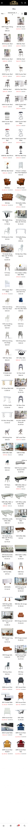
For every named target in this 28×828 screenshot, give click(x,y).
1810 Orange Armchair (21, 621)
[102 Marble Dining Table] (7, 214)
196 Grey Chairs (7, 672)
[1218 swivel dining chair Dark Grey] (21, 284)
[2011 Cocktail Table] (7, 697)
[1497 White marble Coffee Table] (21, 496)
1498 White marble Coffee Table (7, 520)
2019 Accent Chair (21, 702)
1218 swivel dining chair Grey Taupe (7, 308)
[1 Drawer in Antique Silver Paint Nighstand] (21, 165)
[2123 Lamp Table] (21, 812)
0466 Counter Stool (7, 121)
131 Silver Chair (21, 405)
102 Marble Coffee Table (21, 204)
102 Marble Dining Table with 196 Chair (20, 221)
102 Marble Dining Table (7, 221)
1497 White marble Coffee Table (21, 503)
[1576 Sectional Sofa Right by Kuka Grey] (7, 549)
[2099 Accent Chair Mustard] (7, 744)
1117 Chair (7, 273)
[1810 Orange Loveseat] (21, 632)
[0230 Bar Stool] (21, 53)
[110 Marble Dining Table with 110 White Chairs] (7, 248)
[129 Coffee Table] (21, 352)
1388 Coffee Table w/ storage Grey (20, 486)
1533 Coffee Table (21, 536)
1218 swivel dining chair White (7, 325)
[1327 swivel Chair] (21, 432)
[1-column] (22, 13)
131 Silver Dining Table (7, 420)
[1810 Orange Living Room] (7, 632)
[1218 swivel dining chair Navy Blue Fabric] (21, 301)
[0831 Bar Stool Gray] (21, 150)
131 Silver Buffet (7, 405)
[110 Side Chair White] (21, 248)
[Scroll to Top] (25, 820)
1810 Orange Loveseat (21, 638)
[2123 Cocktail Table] (7, 812)
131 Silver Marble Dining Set (20, 421)
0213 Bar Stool (21, 27)
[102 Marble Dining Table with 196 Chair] (21, 214)
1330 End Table (21, 453)
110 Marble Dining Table (21, 238)
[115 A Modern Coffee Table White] (21, 267)
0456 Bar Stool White (21, 89)
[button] (25, 3)
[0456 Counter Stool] (7, 99)
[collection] (10, 825)
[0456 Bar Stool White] (21, 84)
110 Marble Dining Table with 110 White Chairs (7, 255)
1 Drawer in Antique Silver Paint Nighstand (21, 171)
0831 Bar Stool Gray (20, 155)
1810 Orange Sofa (7, 655)
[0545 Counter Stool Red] (7, 133)
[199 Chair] (21, 666)
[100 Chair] (7, 182)
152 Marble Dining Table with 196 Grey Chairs (7, 537)
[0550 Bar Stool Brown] (7, 150)
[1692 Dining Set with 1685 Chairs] (21, 581)
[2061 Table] (21, 712)
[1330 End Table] (21, 447)
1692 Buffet (7, 587)
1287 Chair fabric (7, 358)
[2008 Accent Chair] (7, 681)
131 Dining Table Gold (7, 388)
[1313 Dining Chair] (7, 432)
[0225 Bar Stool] (21, 38)
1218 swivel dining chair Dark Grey (21, 290)
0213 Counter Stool (7, 44)
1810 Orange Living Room (7, 639)
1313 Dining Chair (7, 437)
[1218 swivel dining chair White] (7, 318)
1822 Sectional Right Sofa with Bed (20, 656)
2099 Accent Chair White (7, 768)
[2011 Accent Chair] (21, 681)
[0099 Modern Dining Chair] (7, 21)
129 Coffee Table (20, 358)
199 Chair (20, 672)
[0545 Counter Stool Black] (21, 116)
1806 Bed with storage (21, 604)
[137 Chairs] (7, 479)
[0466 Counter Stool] (7, 116)
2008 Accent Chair (7, 687)
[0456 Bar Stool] (7, 84)
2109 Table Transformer (21, 768)
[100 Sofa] (7, 197)
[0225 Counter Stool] (7, 53)
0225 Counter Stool (7, 59)
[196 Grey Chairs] (7, 666)
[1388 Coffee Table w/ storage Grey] (21, 479)
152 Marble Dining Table (21, 520)
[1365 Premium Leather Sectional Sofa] (21, 462)
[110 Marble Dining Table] (21, 231)
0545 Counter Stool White (20, 139)
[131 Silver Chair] (21, 399)
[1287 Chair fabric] (7, 352)
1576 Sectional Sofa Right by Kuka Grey (7, 555)
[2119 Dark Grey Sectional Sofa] (21, 778)
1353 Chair (7, 468)
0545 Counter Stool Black (20, 122)
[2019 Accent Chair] (21, 697)
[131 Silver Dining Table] (7, 415)
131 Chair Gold (21, 373)
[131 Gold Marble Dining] (21, 382)
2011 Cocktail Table (7, 702)
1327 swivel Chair (20, 437)
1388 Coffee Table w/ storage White (7, 503)
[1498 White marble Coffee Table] (7, 513)
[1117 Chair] (7, 267)
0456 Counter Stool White (20, 105)
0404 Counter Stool (20, 74)
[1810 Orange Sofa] (7, 649)
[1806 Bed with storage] (21, 598)
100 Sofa (7, 203)
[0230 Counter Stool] (7, 68)
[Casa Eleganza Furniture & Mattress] (14, 3)
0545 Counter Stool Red (7, 139)
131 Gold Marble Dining (20, 389)
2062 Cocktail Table (7, 733)
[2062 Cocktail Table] (7, 727)
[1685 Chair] (21, 566)
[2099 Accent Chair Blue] (21, 727)
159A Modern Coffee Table (20, 555)
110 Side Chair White (20, 254)
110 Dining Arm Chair (7, 237)
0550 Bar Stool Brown (7, 155)
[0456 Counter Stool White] (21, 99)
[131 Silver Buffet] (7, 399)
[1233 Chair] (21, 318)
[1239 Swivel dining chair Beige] (7, 335)
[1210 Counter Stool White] (7, 284)
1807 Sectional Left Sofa (7, 622)
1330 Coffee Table (7, 453)
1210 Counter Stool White (7, 290)
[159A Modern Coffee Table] (21, 549)
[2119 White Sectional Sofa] (21, 795)
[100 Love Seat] (21, 182)
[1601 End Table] (7, 566)
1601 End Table (7, 572)
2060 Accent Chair (7, 717)
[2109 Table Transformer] (21, 761)
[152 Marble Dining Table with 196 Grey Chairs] (7, 530)
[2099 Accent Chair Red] (21, 744)
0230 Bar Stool (21, 59)
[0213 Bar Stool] (21, 21)
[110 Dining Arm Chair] (7, 231)
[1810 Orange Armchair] (21, 615)
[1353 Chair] (7, 462)
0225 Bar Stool (21, 44)
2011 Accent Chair (21, 687)
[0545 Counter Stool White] (21, 133)
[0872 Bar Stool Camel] (7, 165)
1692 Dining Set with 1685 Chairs (20, 588)
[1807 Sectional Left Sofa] (7, 615)
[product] (3, 826)
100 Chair (7, 188)
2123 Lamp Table (20, 818)
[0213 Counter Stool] (7, 38)
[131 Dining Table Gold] (7, 382)
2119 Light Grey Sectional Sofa (7, 801)
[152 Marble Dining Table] (21, 513)
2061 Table (21, 717)
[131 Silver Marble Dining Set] (21, 415)
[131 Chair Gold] (21, 367)
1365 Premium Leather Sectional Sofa (21, 469)
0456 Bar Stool (7, 89)
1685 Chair (21, 572)
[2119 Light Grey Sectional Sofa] (7, 795)
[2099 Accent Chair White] (7, 761)
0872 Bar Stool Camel (7, 171)
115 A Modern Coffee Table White (21, 273)
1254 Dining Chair (21, 341)
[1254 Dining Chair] (21, 335)
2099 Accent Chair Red (21, 750)
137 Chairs (7, 485)
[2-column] (25, 13)
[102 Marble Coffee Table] (21, 197)
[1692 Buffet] (7, 581)
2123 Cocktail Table (7, 818)
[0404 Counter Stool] (21, 68)
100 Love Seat (21, 188)
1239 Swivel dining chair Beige (7, 342)
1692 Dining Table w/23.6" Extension (7, 605)
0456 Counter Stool (7, 104)
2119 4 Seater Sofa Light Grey (7, 784)
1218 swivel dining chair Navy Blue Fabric (21, 308)
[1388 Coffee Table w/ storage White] (7, 496)
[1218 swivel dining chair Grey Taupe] (7, 301)
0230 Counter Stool (7, 74)
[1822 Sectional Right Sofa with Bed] (21, 649)
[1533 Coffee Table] (21, 530)
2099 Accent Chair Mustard (7, 750)
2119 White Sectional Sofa (20, 801)
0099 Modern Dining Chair (7, 27)
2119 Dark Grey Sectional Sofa (20, 784)
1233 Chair (21, 324)
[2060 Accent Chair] (7, 712)
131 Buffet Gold (7, 373)
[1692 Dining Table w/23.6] (7, 598)
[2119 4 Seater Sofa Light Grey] (7, 778)
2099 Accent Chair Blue (21, 733)
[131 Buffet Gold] (7, 367)
